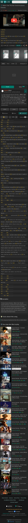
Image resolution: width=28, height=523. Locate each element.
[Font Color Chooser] (4, 117)
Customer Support (14, 502)
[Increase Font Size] (16, 117)
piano (8, 63)
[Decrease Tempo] (2, 45)
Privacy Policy (23, 497)
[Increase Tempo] (7, 45)
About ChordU (5, 497)
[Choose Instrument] (16, 64)
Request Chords (16, 368)
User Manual (21, 500)
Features (11, 497)
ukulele (12, 63)
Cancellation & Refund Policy (10, 500)
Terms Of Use (17, 497)
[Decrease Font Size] (10, 117)
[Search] (26, 2)
